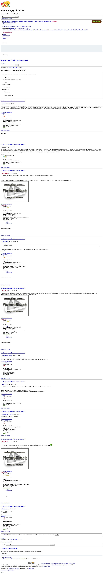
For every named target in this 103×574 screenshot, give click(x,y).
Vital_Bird (4, 509)
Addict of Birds (5, 241)
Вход (4, 38)
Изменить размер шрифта (9, 22)
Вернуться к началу (5, 130)
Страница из (13, 67)
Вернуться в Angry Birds (6, 541)
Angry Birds (28, 26)
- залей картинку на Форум (19, 28)
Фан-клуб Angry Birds (14, 568)
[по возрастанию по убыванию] (52, 534)
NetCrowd (31, 568)
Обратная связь (46, 566)
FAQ (4, 34)
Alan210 (4, 147)
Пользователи (6, 35)
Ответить (3, 63)
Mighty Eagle (5, 173)
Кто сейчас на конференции (9, 548)
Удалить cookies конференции (18, 558)
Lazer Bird (4, 384)
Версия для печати (7, 23)
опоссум (4, 103)
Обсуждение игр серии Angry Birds (16, 26)
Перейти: (4, 544)
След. (5, 534)
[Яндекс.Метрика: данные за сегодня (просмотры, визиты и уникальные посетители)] (45, 563)
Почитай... (3, 250)
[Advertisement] (51, 48)
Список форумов (7, 557)
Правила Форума (7, 32)
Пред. (3, 534)
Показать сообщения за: (13, 534)
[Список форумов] (5, 7)
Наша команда (6, 558)
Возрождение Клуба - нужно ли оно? (14, 60)
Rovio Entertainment (56, 564)
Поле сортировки (31, 534)
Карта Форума (10, 570)
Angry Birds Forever (7, 355)
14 (7, 261)
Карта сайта (3, 570)
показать (10, 245)
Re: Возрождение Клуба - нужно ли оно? (13, 101)
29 (7, 212)
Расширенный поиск (7, 18)
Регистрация (6, 37)
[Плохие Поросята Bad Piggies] (96, 22)
